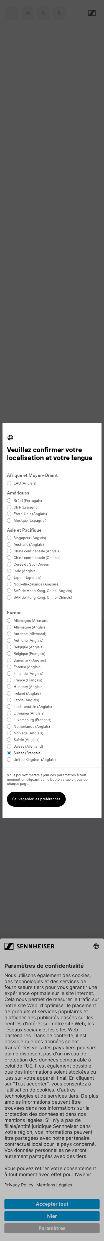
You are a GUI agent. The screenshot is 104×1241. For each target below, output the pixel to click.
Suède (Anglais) (26, 740)
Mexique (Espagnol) (30, 521)
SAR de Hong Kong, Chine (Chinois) (43, 598)
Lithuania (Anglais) (29, 713)
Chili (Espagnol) (26, 507)
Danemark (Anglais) (30, 660)
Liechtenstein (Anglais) (33, 707)
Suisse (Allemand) (28, 746)
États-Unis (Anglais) (30, 514)
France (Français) (28, 680)
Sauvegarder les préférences (36, 799)
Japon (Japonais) (27, 578)
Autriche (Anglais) (28, 641)
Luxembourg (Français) (32, 720)
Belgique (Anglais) (29, 647)
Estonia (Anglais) (28, 667)
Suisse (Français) (28, 753)
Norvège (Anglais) (28, 733)
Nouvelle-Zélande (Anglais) (36, 584)
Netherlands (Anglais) (32, 727)
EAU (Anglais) (25, 483)
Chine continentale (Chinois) (37, 558)
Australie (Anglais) (29, 545)
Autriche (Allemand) (30, 634)
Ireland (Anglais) (27, 694)
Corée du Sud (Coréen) (32, 564)
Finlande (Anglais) (28, 674)
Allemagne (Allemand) (32, 621)
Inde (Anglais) (25, 571)
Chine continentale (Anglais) (37, 551)
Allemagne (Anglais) (30, 627)
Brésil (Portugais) (28, 501)
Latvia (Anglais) (26, 700)
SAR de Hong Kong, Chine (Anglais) (43, 591)
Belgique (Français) (29, 654)
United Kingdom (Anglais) (35, 760)
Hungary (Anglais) (29, 687)
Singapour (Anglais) (30, 538)
